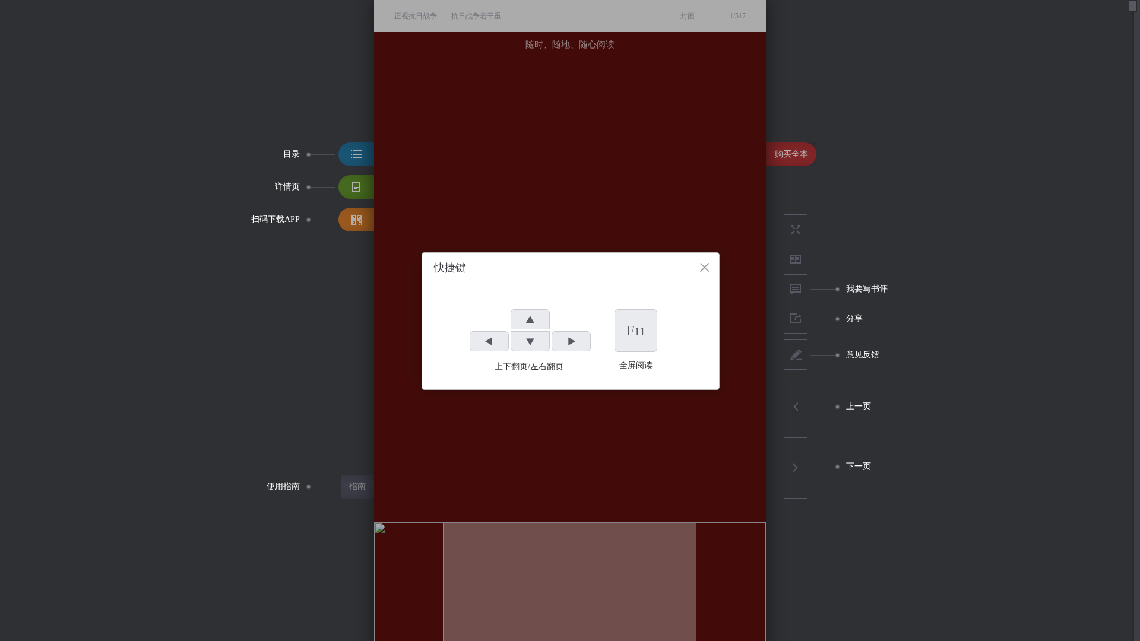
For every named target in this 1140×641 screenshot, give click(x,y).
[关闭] (704, 267)
